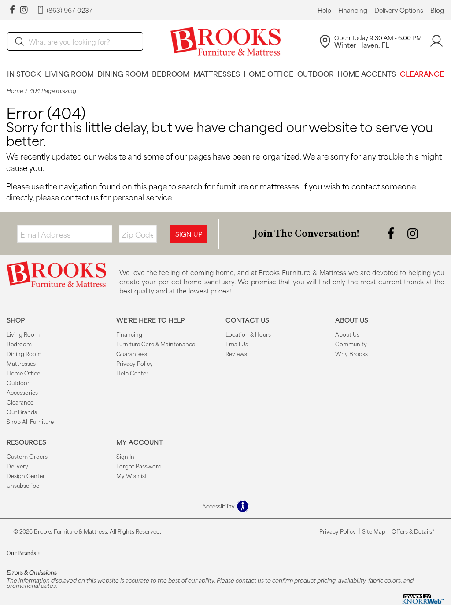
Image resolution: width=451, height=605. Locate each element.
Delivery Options (398, 10)
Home (15, 90)
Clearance (422, 73)
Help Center (132, 372)
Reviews (236, 353)
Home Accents (366, 73)
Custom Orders (27, 456)
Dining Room (122, 73)
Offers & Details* (413, 531)
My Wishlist (131, 475)
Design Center (26, 475)
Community (351, 343)
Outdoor (315, 73)
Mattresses (216, 73)
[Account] (436, 41)
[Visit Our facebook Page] (12, 10)
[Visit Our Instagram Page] (413, 233)
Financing (352, 10)
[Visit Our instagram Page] (23, 10)
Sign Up (188, 234)
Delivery (17, 465)
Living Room (69, 73)
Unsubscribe (23, 485)
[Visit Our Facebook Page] (391, 233)
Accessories (22, 392)
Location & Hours (248, 334)
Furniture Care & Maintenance (155, 343)
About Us (347, 334)
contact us (80, 197)
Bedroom (170, 73)
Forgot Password (139, 465)
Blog (437, 10)
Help (324, 10)
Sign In (125, 456)
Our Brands (22, 411)
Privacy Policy (134, 363)
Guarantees (131, 353)
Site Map (373, 531)
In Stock (24, 73)
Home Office (268, 73)
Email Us (237, 343)
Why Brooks (351, 353)
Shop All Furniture (30, 421)
